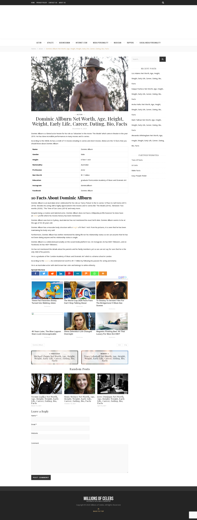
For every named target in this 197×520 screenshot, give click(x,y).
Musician (117, 42)
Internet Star (81, 42)
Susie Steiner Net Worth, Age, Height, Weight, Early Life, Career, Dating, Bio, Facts (79, 398)
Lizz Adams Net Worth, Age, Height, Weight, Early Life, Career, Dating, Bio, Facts (146, 78)
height (75, 227)
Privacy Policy (41, 3)
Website (34, 433)
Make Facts (136, 170)
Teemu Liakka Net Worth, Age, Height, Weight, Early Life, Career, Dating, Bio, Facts (45, 400)
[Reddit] (52, 273)
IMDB (36, 216)
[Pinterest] (69, 273)
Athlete (50, 42)
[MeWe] (78, 273)
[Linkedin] (61, 273)
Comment (35, 443)
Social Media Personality (150, 42)
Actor (38, 42)
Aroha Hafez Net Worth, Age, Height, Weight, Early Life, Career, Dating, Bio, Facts (146, 109)
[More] (103, 273)
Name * (34, 415)
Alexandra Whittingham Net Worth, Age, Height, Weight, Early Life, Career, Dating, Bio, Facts (148, 140)
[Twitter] (44, 273)
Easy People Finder (139, 176)
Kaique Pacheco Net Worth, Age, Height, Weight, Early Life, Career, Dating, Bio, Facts (147, 94)
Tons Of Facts (137, 160)
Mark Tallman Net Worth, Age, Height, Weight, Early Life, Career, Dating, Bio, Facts (146, 125)
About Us (62, 3)
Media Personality (100, 42)
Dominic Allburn (38, 345)
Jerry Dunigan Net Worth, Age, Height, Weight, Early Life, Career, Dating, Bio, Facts (111, 400)
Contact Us (53, 3)
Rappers (130, 42)
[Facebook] (35, 273)
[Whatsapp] (94, 273)
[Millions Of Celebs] (98, 22)
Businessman (64, 42)
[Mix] (86, 273)
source (47, 261)
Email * (34, 424)
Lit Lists (135, 165)
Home (33, 3)
